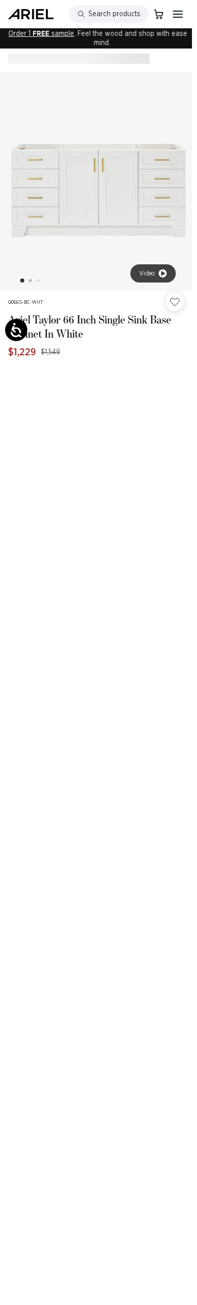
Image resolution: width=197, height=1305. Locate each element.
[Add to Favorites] (175, 302)
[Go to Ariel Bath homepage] (31, 14)
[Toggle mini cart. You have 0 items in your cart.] (159, 14)
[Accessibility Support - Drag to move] (16, 330)
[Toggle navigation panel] (178, 14)
